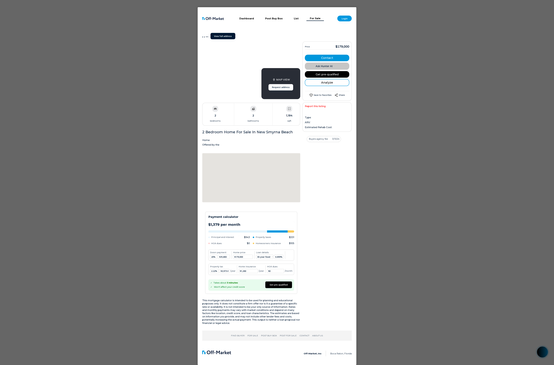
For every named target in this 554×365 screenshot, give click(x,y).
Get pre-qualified (279, 284)
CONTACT (304, 335)
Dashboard (246, 18)
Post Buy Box (274, 18)
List (296, 18)
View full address (223, 36)
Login (345, 18)
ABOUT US (317, 335)
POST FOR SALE (288, 335)
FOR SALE (252, 335)
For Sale (315, 18)
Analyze (327, 82)
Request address (281, 87)
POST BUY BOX (269, 335)
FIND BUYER (238, 335)
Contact (327, 58)
